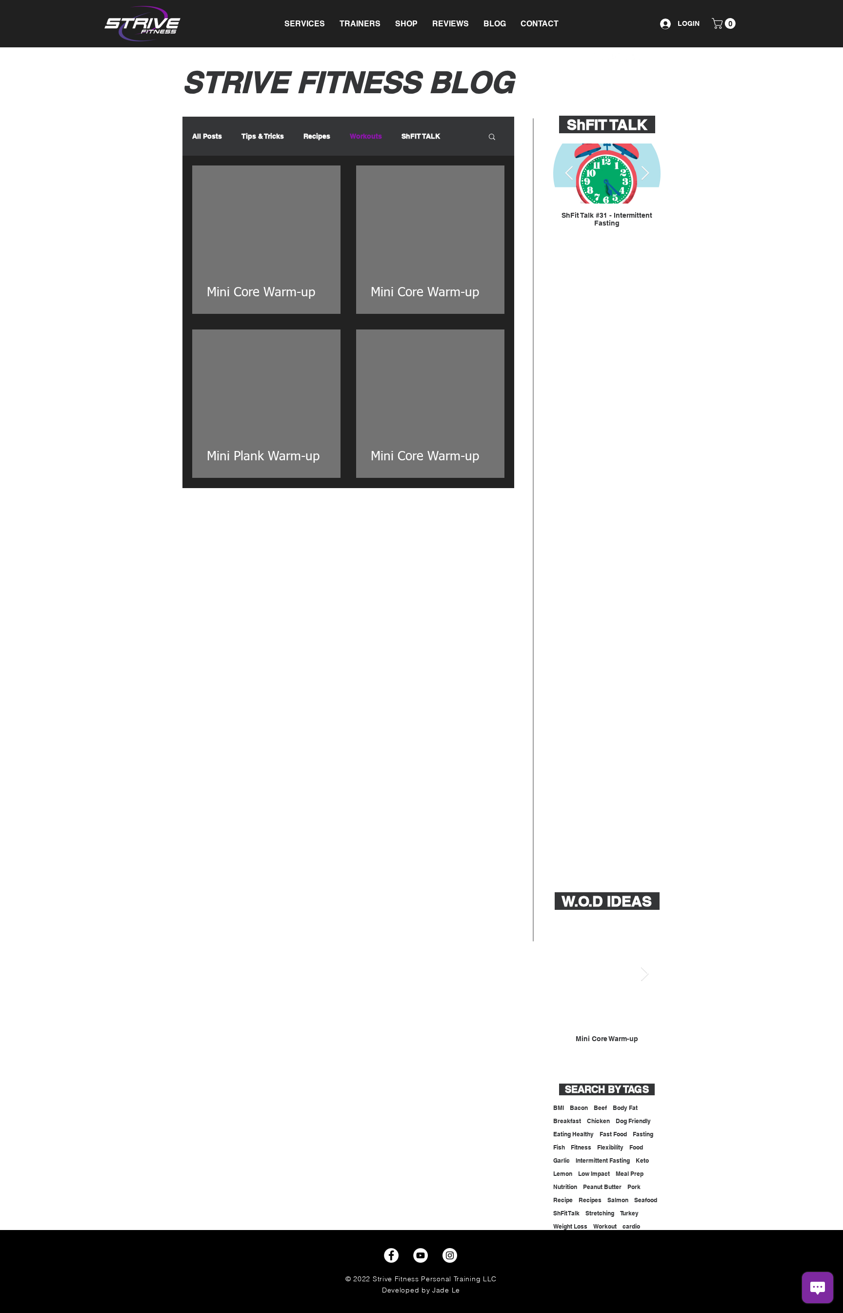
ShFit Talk (566, 1213)
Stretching (599, 1213)
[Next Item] (645, 173)
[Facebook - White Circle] (633, 55)
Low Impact (594, 1173)
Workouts (366, 136)
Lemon (562, 1173)
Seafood (645, 1200)
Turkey (629, 1213)
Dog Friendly (633, 1121)
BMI (558, 1107)
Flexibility (610, 1147)
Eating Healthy (573, 1134)
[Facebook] (391, 1255)
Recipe (563, 1200)
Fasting (643, 1134)
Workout (605, 1226)
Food (636, 1147)
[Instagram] (449, 1255)
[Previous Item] (568, 173)
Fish (559, 1147)
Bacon (579, 1107)
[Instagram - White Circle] (596, 55)
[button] (304, 23)
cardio (631, 1226)
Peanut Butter (602, 1186)
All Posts (207, 136)
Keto (642, 1160)
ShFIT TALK (420, 136)
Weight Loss (570, 1226)
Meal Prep (629, 1173)
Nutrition (565, 1186)
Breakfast (567, 1121)
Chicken (598, 1121)
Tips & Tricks (262, 136)
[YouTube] (615, 55)
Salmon (617, 1200)
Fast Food (613, 1134)
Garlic (561, 1160)
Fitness (581, 1147)
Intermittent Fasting (603, 1160)
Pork (634, 1186)
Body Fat (625, 1107)
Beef (600, 1107)
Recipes (316, 136)
